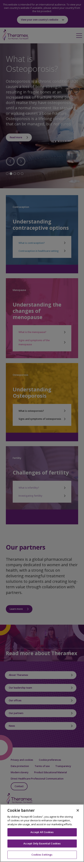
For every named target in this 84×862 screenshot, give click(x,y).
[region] (42, 833)
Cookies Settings (41, 854)
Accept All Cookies (42, 832)
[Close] (77, 810)
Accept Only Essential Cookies (42, 843)
